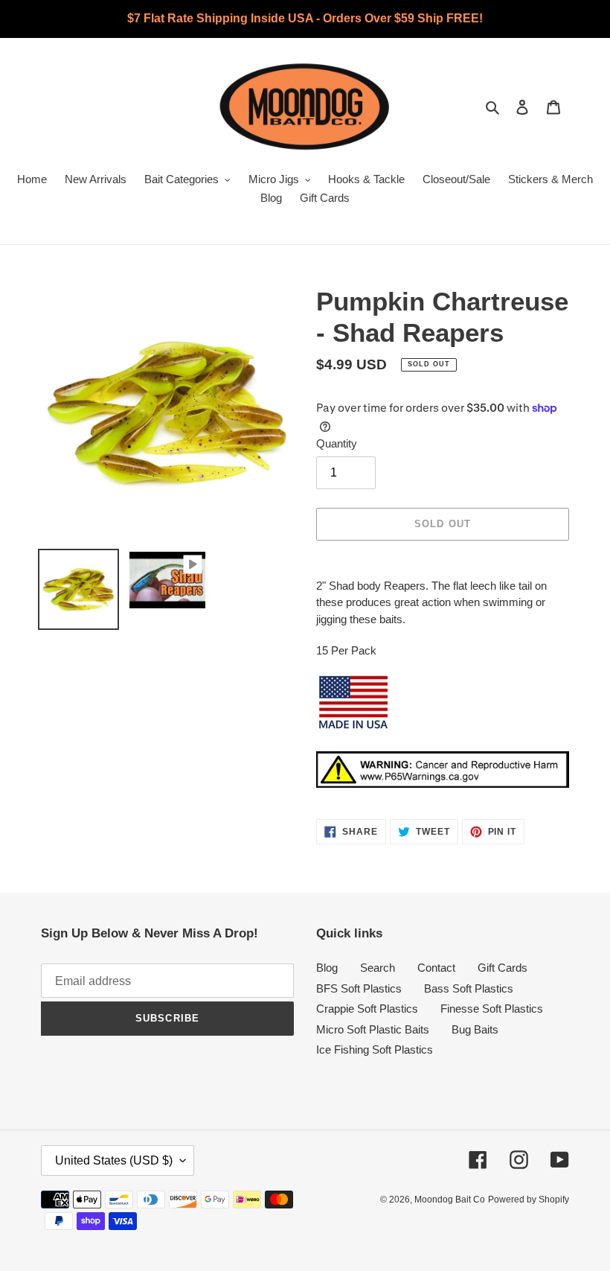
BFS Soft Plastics (359, 988)
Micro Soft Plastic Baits (372, 1029)
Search (377, 967)
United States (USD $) (114, 1160)
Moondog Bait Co (449, 1199)
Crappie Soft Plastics (367, 1008)
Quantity (336, 443)
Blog (327, 967)
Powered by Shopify (528, 1199)
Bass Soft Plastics (468, 988)
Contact (436, 967)
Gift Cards (502, 967)
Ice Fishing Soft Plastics (374, 1049)
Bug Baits (475, 1029)
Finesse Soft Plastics (491, 1008)
